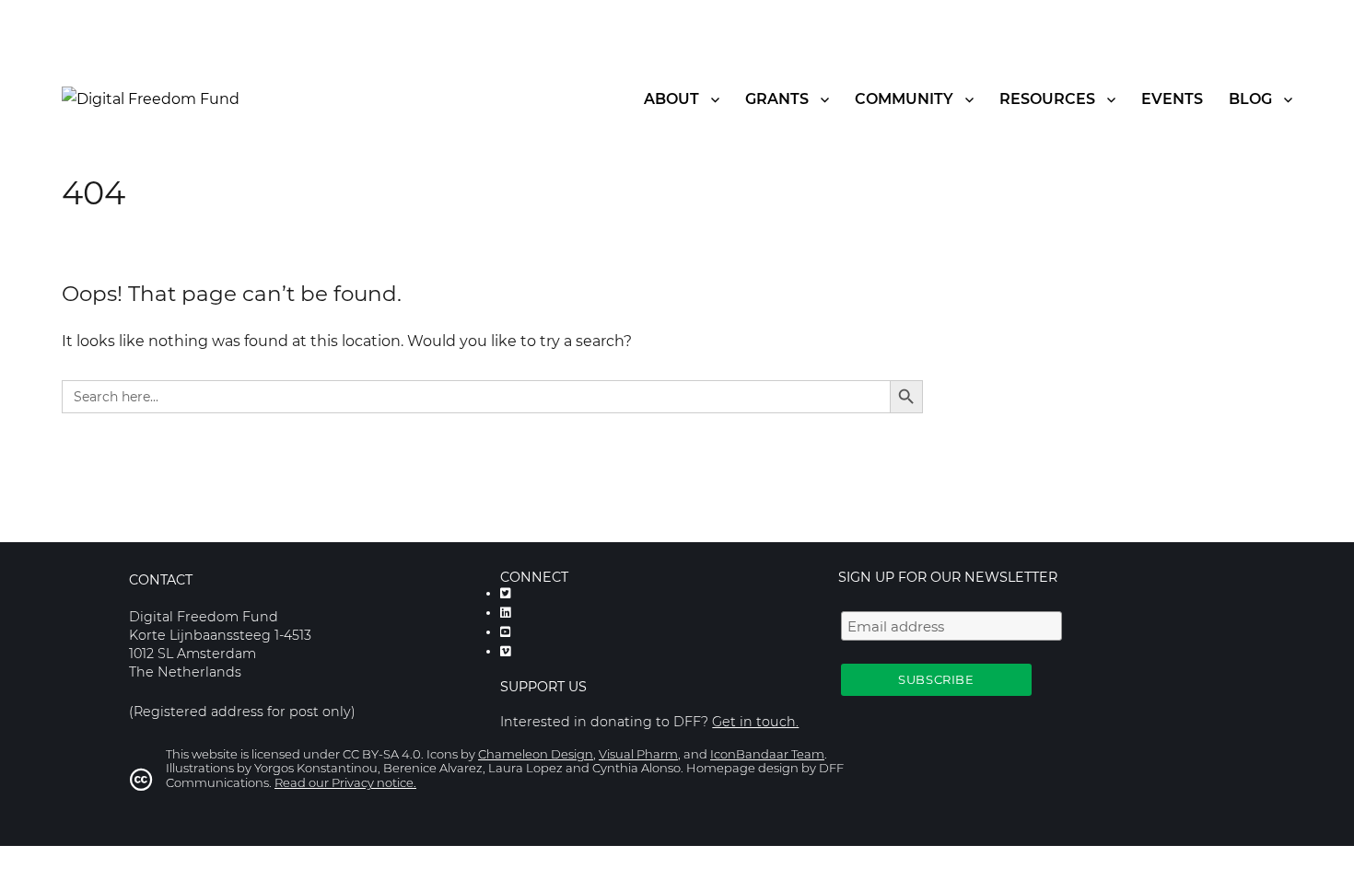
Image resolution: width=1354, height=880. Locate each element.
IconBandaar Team (767, 754)
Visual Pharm (638, 754)
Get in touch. (755, 721)
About (671, 99)
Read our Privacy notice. (345, 782)
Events (1172, 99)
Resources (1047, 99)
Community (904, 99)
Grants (777, 99)
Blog (1250, 99)
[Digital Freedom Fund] (150, 98)
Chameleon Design (535, 754)
